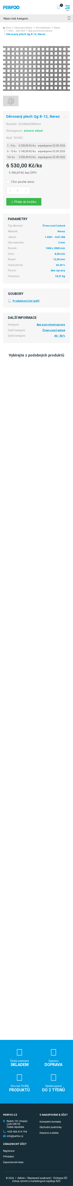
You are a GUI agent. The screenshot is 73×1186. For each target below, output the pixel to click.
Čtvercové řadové (53, 330)
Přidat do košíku (25, 202)
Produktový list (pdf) (26, 300)
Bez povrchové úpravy (40, 30)
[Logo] (11, 7)
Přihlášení (8, 1156)
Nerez (57, 27)
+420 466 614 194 (17, 1131)
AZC (58, 1181)
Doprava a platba (49, 1133)
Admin (21, 1178)
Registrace (8, 1151)
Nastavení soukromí (39, 1178)
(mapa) (23, 1121)
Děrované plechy (23, 27)
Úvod (8, 27)
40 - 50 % (59, 335)
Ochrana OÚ (60, 1178)
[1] (69, 18)
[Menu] (67, 7)
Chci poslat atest (22, 181)
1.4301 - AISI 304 (15, 30)
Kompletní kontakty (50, 1121)
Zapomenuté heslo (13, 1162)
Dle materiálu (43, 27)
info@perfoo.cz (15, 1136)
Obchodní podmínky (51, 1127)
